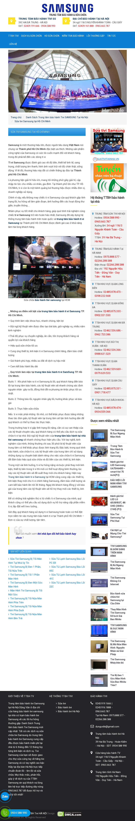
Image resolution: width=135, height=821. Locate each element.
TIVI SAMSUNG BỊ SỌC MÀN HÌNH (118, 628)
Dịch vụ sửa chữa (31, 35)
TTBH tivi (13, 35)
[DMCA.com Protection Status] (69, 813)
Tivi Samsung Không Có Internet (117, 581)
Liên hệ (13, 44)
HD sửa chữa (51, 35)
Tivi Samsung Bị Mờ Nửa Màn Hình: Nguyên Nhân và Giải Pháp (118, 648)
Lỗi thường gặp (96, 35)
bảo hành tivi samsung (48, 300)
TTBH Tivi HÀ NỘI (37, 813)
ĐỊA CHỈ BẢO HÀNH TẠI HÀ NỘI (91, 18)
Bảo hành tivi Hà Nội (69, 711)
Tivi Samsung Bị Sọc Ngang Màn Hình (117, 433)
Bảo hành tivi (65, 707)
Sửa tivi (62, 703)
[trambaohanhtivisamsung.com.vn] (68, 9)
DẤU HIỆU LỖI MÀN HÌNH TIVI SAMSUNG (118, 483)
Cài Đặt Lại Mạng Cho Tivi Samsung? (118, 533)
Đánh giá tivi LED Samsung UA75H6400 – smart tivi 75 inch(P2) (117, 468)
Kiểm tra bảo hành (73, 35)
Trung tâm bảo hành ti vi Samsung (26, 477)
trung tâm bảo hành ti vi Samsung (61, 311)
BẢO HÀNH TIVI (99, 696)
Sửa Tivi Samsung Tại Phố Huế (117, 517)
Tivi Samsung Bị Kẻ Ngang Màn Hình (117, 565)
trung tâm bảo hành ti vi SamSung (54, 372)
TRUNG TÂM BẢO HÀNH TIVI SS (37, 18)
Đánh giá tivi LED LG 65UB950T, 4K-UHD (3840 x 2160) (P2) (118, 503)
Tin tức (111, 35)
